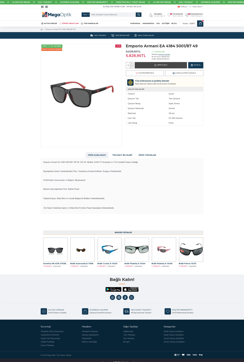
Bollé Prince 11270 (187, 263)
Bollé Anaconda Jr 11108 (81, 263)
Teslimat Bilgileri (122, 155)
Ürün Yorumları (147, 155)
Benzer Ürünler (123, 232)
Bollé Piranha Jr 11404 (135, 263)
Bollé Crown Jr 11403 (107, 263)
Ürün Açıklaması (97, 155)
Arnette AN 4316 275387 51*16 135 (55, 263)
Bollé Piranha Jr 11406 (162, 263)
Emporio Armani (164, 54)
